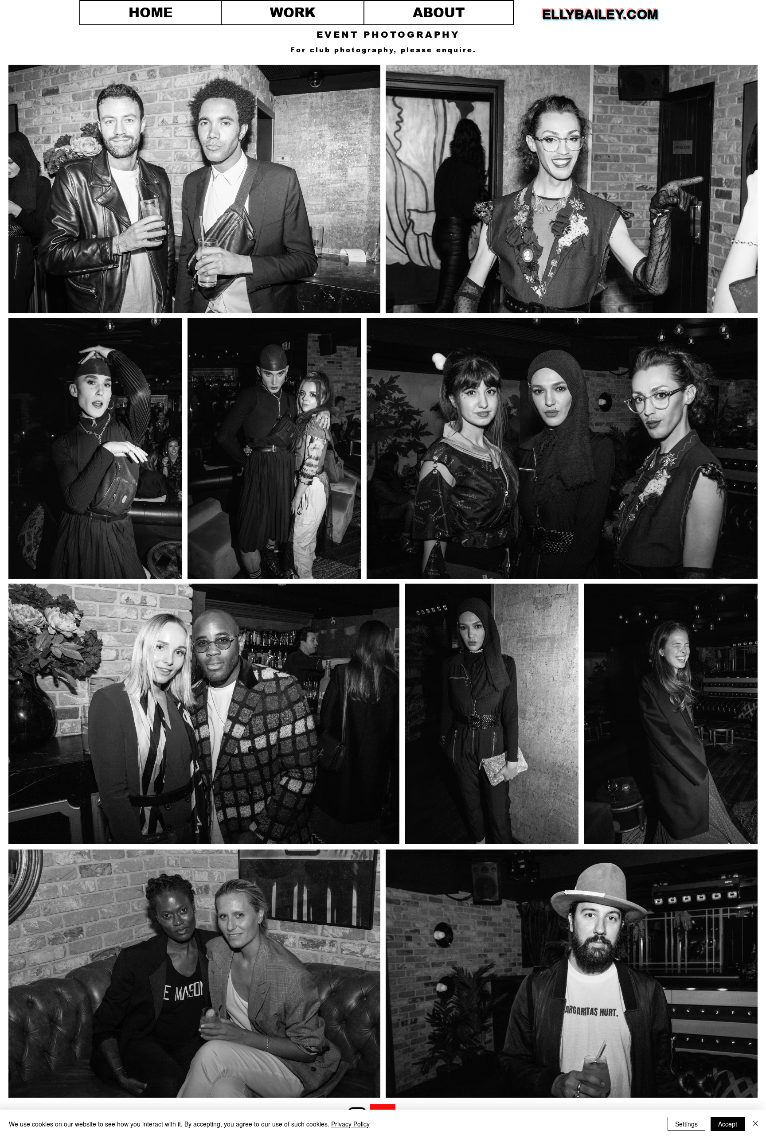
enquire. (456, 50)
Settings (686, 1123)
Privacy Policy (350, 1123)
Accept (727, 1123)
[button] (292, 12)
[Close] (755, 1124)
